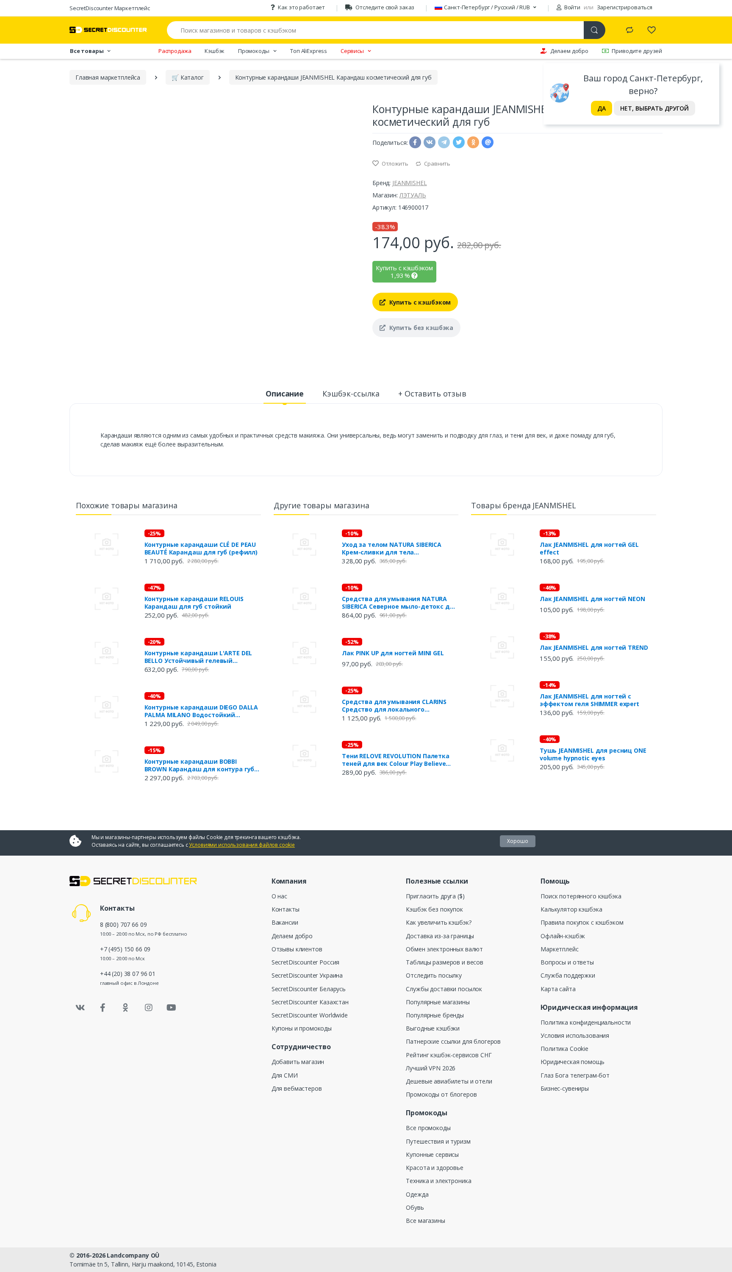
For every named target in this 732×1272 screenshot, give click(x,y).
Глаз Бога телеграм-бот (575, 1075)
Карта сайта (558, 989)
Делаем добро (569, 51)
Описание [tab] (285, 393)
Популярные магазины (437, 1002)
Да (601, 108)
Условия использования (575, 1035)
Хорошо (517, 841)
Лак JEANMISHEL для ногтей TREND (594, 647)
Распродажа (174, 51)
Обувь (415, 1207)
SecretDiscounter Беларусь (309, 989)
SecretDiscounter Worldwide (310, 1015)
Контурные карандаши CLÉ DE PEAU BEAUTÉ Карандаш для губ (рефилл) (201, 548)
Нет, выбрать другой (654, 108)
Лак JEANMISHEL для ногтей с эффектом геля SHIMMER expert (589, 700)
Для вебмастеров (297, 1088)
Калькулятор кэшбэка (571, 909)
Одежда (417, 1194)
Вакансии (285, 922)
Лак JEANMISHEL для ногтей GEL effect (589, 548)
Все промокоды (428, 1128)
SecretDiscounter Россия (306, 962)
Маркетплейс (559, 949)
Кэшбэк (215, 51)
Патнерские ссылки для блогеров (453, 1041)
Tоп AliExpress (308, 51)
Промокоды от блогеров (441, 1094)
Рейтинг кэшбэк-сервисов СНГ (448, 1055)
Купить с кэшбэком (419, 302)
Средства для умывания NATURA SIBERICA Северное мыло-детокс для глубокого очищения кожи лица (399, 602)
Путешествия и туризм (438, 1141)
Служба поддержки (568, 975)
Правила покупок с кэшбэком (582, 922)
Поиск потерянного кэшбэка (581, 896)
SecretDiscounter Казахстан (310, 1002)
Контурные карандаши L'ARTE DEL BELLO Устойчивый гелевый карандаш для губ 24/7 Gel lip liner (198, 657)
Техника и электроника (438, 1181)
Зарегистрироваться (624, 7)
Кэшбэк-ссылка (351, 393)
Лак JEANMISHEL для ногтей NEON (592, 599)
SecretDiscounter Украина (307, 975)
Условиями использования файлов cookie (242, 844)
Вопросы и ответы (567, 962)
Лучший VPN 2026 (430, 1068)
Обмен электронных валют (444, 949)
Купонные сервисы (432, 1154)
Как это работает (301, 7)
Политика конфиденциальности (586, 1022)
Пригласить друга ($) (435, 896)
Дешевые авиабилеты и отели (449, 1081)
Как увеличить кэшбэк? (438, 922)
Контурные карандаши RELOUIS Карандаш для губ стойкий (194, 602)
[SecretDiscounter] (108, 30)
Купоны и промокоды (302, 1028)
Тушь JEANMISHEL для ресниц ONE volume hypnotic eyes (593, 754)
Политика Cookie (564, 1049)
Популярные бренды (435, 1015)
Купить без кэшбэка (420, 328)
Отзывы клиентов (297, 949)
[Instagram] (148, 1007)
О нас (279, 896)
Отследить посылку (434, 975)
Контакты (285, 909)
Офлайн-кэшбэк (563, 936)
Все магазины (425, 1221)
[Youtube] (171, 1007)
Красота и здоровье (434, 1168)
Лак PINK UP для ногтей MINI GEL (393, 653)
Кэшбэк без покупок (434, 909)
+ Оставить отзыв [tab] (432, 393)
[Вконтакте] (80, 1007)
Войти (571, 7)
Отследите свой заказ (384, 7)
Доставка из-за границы (440, 936)
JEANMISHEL (409, 183)
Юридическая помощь (572, 1062)
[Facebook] (103, 1007)
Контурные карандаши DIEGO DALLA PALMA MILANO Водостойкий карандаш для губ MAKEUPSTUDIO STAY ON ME (201, 711)
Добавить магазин (298, 1062)
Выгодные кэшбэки (433, 1028)
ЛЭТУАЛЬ (412, 195)
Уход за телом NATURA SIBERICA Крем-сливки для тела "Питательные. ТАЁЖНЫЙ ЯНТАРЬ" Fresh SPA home (396, 548)
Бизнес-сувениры (565, 1088)
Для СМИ (285, 1075)
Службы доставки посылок (444, 989)
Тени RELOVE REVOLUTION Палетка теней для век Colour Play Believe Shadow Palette (395, 760)
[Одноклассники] (125, 1007)
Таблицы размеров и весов (444, 962)
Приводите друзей (637, 51)
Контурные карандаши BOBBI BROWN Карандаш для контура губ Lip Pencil (199, 765)
